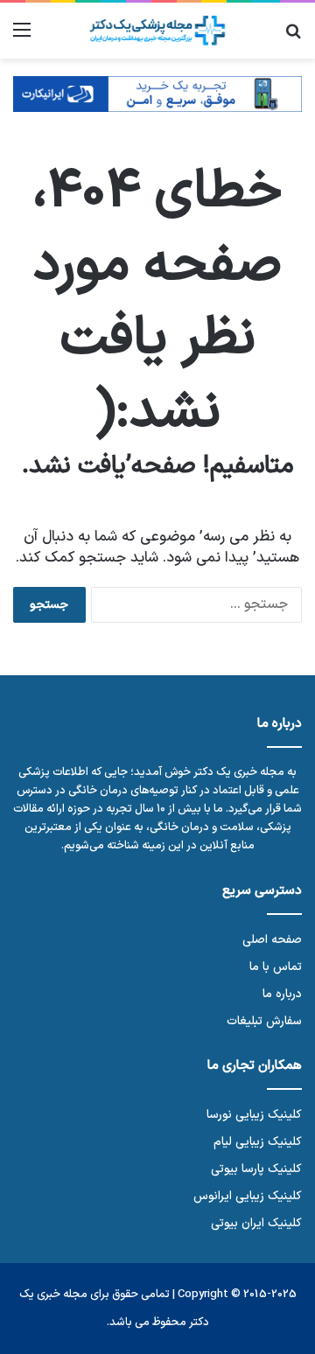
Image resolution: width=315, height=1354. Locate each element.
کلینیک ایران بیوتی (256, 1223)
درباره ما (282, 994)
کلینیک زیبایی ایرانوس (247, 1196)
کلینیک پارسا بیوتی (256, 1169)
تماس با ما (275, 967)
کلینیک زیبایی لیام (258, 1142)
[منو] (22, 37)
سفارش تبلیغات (264, 1021)
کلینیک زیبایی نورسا (254, 1115)
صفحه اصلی (272, 940)
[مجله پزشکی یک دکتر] (158, 30)
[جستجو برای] (293, 37)
